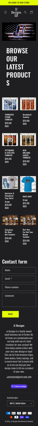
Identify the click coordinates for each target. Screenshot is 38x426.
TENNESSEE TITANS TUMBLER (9, 117)
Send (10, 314)
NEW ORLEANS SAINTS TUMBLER (26, 154)
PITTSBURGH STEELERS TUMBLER (10, 152)
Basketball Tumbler (27, 115)
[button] (5, 12)
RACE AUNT (27, 196)
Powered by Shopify (26, 421)
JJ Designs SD (15, 421)
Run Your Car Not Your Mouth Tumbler (28, 233)
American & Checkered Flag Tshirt (9, 195)
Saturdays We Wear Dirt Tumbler (10, 232)
